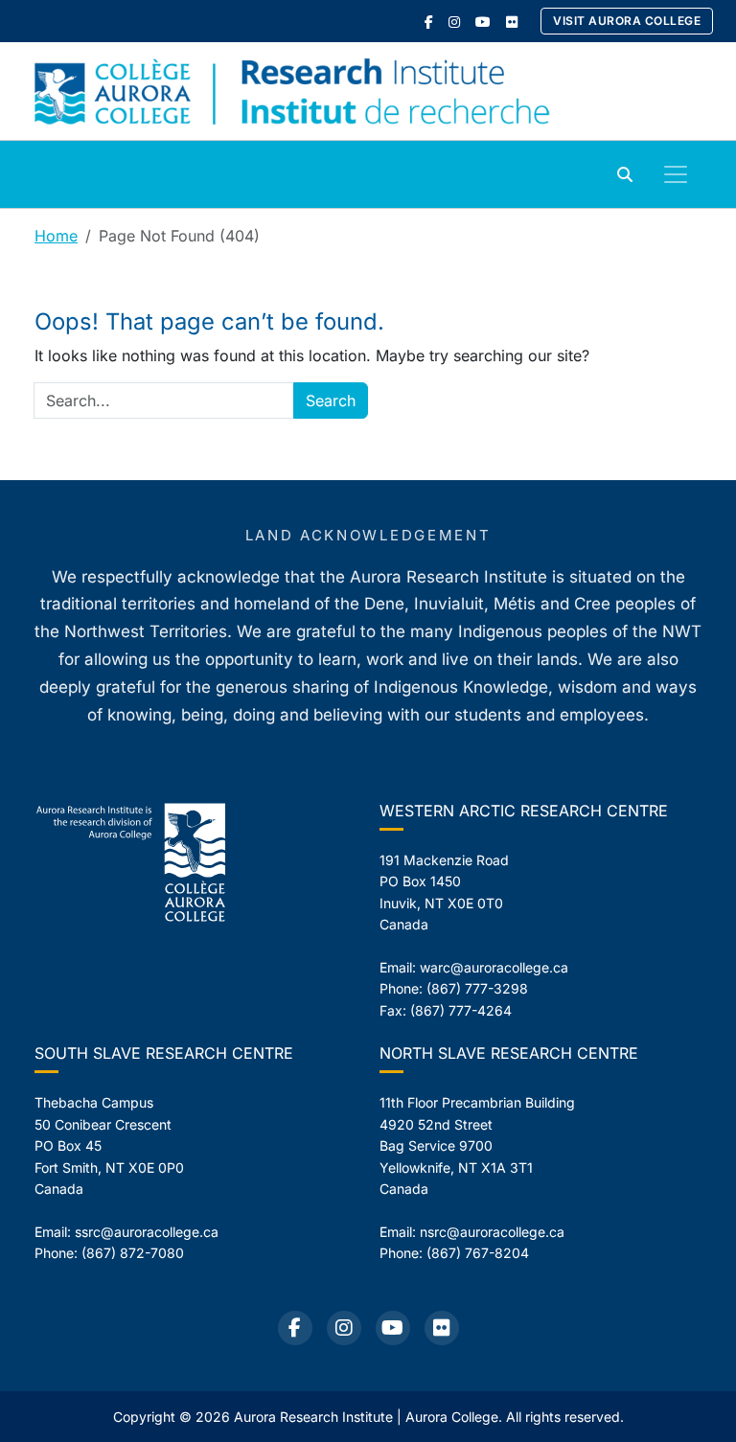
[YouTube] (483, 21)
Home (56, 235)
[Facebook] (429, 21)
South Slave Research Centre (163, 1053)
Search (331, 400)
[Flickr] (512, 21)
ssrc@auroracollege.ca (146, 1232)
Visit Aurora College (627, 20)
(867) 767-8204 (477, 1253)
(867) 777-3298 (477, 988)
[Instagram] (454, 21)
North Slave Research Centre (509, 1053)
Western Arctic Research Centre (524, 810)
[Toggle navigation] (676, 174)
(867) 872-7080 (132, 1253)
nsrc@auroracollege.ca (492, 1232)
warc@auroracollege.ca (494, 967)
